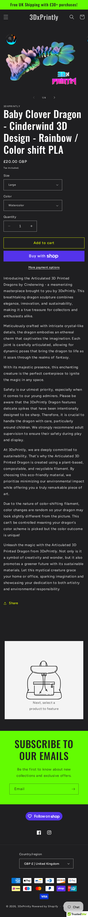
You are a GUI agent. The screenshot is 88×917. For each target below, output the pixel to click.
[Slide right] (54, 97)
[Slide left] (34, 97)
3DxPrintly (24, 906)
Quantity (10, 217)
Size (7, 175)
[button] (6, 17)
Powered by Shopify (45, 906)
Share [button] (13, 603)
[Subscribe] (73, 789)
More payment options (44, 267)
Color (8, 196)
